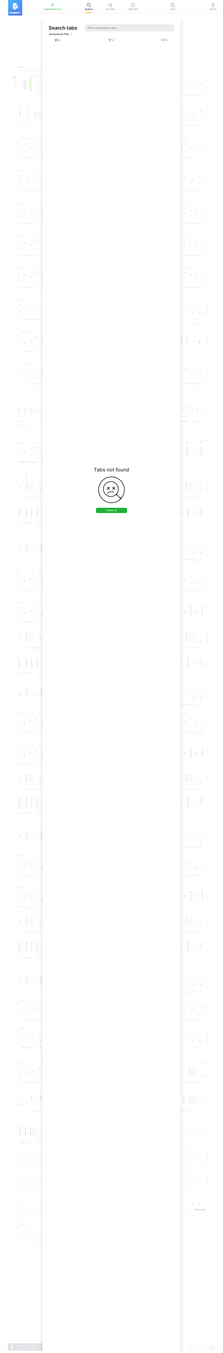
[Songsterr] (15, 8)
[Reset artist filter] (71, 34)
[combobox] (58, 40)
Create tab (111, 510)
